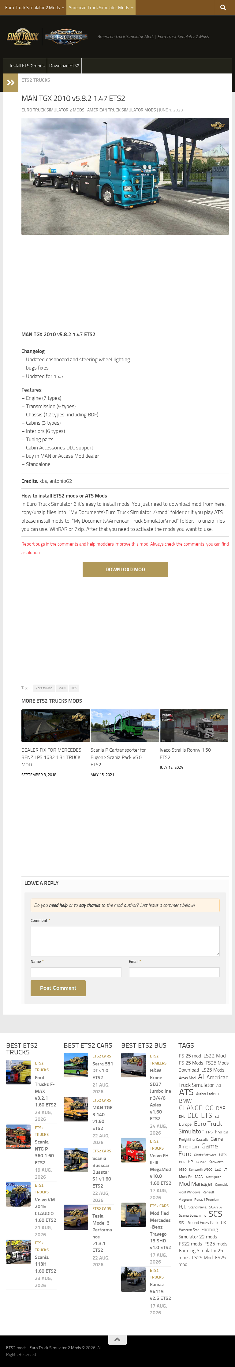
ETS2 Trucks (35, 80)
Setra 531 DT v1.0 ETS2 (102, 1070)
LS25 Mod (202, 1257)
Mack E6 (185, 1177)
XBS (74, 688)
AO (218, 1085)
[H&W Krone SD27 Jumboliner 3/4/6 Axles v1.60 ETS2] (133, 1065)
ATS (186, 1092)
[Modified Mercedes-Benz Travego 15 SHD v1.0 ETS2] (133, 1215)
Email (135, 961)
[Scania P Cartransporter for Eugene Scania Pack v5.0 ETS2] (125, 725)
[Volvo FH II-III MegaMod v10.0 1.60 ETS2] (133, 1150)
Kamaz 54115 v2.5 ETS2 (160, 1291)
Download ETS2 (64, 66)
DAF (220, 1108)
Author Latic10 (207, 1094)
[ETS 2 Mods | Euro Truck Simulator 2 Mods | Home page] (48, 37)
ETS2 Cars (101, 1056)
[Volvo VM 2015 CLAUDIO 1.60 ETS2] (18, 1194)
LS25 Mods (212, 1070)
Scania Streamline (192, 1215)
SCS (215, 1214)
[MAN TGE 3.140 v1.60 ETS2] (76, 1109)
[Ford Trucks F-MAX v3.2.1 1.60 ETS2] (18, 1072)
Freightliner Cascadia (193, 1139)
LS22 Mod (214, 1056)
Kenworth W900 (200, 1170)
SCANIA (215, 1207)
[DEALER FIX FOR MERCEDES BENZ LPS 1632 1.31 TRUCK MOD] (55, 725)
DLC (193, 1115)
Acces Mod (187, 1078)
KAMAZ (201, 1162)
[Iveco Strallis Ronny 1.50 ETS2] (194, 725)
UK (223, 1222)
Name (37, 961)
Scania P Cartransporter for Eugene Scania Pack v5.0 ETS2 (118, 757)
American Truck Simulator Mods (99, 7)
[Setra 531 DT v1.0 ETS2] (76, 1065)
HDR (182, 1162)
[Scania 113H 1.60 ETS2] (18, 1252)
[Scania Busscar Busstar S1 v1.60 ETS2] (76, 1160)
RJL (182, 1207)
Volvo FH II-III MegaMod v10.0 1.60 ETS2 (160, 1169)
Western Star (189, 1230)
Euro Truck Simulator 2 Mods (32, 7)
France (221, 1132)
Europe (185, 1124)
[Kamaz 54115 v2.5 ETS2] (133, 1279)
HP (190, 1161)
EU (216, 1116)
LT (225, 1170)
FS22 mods (190, 1244)
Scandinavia (197, 1207)
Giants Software (205, 1155)
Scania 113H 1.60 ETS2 (45, 1264)
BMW (185, 1101)
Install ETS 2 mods (27, 66)
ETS (206, 1116)
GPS (223, 1154)
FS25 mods (215, 1244)
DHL (182, 1116)
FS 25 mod (190, 1056)
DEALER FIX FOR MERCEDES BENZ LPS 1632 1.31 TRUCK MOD (51, 757)
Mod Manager (196, 1184)
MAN (61, 688)
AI (201, 1076)
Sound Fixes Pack (203, 1222)
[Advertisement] (125, 287)
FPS (209, 1132)
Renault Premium (206, 1200)
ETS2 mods (16, 1347)
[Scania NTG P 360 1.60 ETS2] (18, 1137)
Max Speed (214, 1177)
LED (218, 1169)
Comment (40, 920)
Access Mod (44, 688)
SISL (182, 1223)
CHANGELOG (196, 1108)
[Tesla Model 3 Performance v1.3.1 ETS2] (76, 1217)
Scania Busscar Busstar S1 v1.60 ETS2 (101, 1172)
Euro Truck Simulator (200, 1127)
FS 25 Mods (191, 1063)
